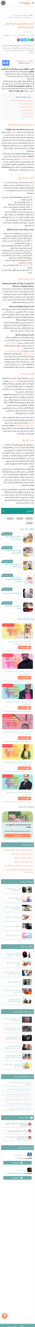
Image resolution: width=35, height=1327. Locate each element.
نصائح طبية (5, 776)
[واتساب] (29, 39)
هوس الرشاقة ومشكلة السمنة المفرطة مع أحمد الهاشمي (18, 793)
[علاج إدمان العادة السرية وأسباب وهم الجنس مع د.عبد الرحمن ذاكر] (17, 661)
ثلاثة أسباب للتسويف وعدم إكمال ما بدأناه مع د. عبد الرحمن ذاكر (17, 733)
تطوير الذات (5, 715)
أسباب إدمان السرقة (25, 106)
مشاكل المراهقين (7, 625)
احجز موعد (15, 1162)
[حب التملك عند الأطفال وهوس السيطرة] (28, 607)
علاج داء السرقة (26, 113)
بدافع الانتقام (15, 217)
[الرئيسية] (32, 15)
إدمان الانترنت (13, 381)
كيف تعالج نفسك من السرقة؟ (24, 861)
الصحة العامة (25, 15)
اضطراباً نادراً (13, 132)
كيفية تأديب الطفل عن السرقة (24, 857)
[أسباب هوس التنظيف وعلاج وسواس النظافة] (28, 565)
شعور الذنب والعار (24, 265)
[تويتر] (25, 39)
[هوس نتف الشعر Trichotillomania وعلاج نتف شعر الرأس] (28, 579)
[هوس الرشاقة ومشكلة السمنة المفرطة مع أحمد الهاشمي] (17, 782)
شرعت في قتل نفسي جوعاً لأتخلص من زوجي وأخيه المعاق (19, 870)
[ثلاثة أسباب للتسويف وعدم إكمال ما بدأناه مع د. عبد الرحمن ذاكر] (17, 721)
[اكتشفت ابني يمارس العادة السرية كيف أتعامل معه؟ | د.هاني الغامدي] (17, 631)
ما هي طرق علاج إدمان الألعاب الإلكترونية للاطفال (18, 850)
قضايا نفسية (17, 15)
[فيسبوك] (32, 39)
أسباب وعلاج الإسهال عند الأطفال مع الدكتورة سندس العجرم (18, 763)
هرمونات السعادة (11, 343)
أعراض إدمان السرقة (25, 103)
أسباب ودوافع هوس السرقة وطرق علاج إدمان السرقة (21, 17)
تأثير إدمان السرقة (26, 110)
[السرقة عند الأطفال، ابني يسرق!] (28, 593)
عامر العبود (25, 32)
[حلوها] (33, 3)
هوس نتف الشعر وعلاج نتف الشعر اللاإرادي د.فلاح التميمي (18, 702)
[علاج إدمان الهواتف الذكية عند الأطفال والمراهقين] (28, 551)
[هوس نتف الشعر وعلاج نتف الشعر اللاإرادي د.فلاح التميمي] (17, 691)
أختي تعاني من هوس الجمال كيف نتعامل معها (18, 865)
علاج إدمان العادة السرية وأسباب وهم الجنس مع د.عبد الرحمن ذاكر (18, 672)
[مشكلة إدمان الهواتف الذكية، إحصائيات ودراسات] (28, 538)
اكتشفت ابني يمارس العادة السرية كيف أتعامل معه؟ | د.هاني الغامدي (19, 642)
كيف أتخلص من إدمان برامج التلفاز (22, 854)
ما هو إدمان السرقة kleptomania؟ (21, 100)
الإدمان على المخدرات (27, 159)
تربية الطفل (5, 534)
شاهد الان (23, 647)
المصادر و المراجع (26, 116)
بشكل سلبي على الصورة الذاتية (24, 425)
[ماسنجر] (22, 39)
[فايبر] (18, 39)
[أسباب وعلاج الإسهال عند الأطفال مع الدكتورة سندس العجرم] (17, 751)
